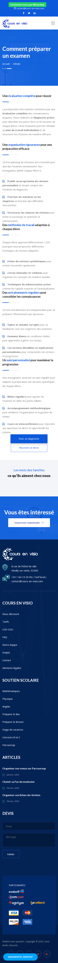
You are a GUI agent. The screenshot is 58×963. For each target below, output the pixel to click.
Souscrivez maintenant (27, 522)
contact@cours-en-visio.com (30, 8)
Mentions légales (11, 668)
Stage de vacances (12, 729)
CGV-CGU (7, 629)
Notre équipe (9, 644)
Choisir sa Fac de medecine (18, 781)
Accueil (6, 63)
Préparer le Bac (11, 714)
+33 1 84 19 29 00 (21, 577)
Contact (6, 660)
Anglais (6, 706)
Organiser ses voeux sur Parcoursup (24, 768)
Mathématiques (11, 691)
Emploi (6, 652)
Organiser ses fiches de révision (21, 795)
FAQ (4, 637)
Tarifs (5, 621)
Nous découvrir (10, 614)
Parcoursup (8, 745)
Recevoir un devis (29, 447)
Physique (7, 698)
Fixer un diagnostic (29, 438)
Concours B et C (11, 737)
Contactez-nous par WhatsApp (27, 4)
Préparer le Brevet (13, 721)
